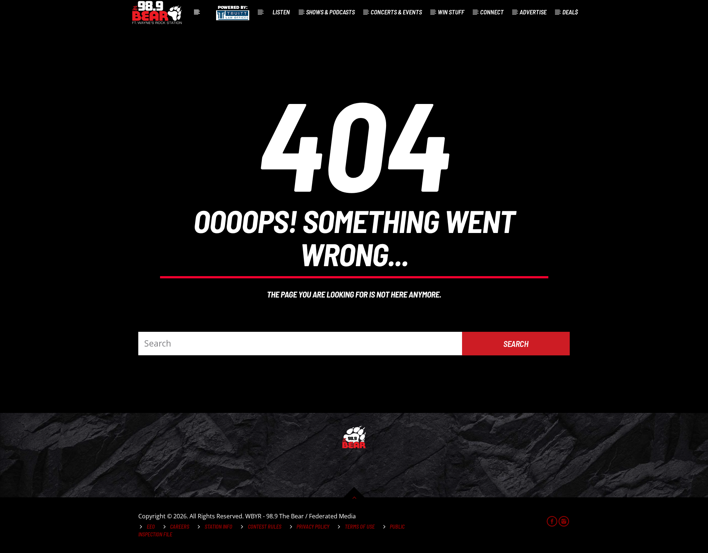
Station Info (218, 527)
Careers (179, 527)
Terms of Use (360, 527)
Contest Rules (264, 527)
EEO (151, 527)
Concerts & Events (396, 11)
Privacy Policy (312, 527)
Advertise (533, 11)
